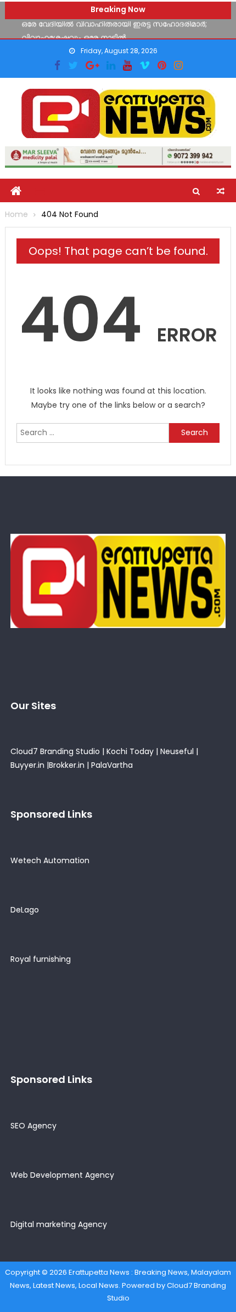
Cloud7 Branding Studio (55, 751)
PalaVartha (112, 765)
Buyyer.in (27, 765)
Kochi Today (130, 751)
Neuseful (177, 751)
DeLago (24, 909)
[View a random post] (220, 191)
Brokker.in (67, 765)
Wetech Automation (49, 860)
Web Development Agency (62, 1175)
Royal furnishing (40, 959)
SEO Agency (33, 1125)
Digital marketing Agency (58, 1224)
